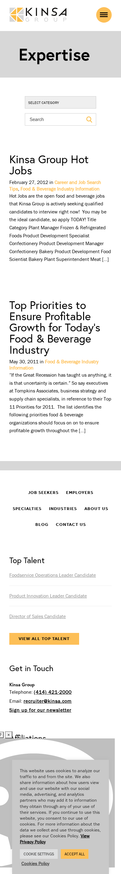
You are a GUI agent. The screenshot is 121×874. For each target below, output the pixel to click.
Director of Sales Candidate (37, 616)
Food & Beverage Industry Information (60, 189)
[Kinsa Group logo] (38, 15)
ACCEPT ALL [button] (75, 854)
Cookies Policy (35, 863)
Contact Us (71, 524)
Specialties (27, 508)
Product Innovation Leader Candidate (48, 596)
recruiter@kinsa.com (48, 701)
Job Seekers (43, 492)
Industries (63, 508)
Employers (79, 492)
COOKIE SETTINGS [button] (39, 854)
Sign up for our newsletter (40, 710)
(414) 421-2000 (53, 692)
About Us (96, 508)
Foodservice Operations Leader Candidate (52, 575)
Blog (41, 524)
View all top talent (44, 638)
